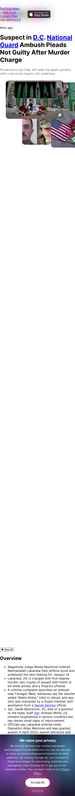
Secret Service (45, 705)
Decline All (37, 790)
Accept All (37, 782)
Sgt (36, 713)
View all (8, 649)
